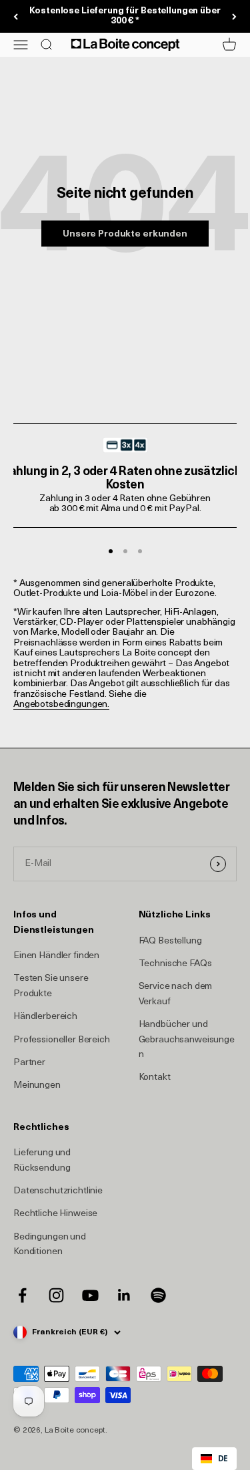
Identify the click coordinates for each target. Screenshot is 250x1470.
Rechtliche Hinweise (55, 1214)
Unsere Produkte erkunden (125, 234)
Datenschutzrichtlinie (58, 1191)
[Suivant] (234, 17)
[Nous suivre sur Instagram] (56, 1295)
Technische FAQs (175, 964)
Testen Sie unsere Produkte (51, 986)
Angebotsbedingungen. (61, 705)
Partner (29, 1063)
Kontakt (155, 1077)
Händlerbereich (45, 1017)
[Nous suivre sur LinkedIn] (124, 1295)
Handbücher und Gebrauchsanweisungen (187, 1040)
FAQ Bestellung (170, 941)
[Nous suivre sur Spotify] (158, 1295)
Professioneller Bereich (61, 1040)
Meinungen (37, 1085)
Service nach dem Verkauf (176, 994)
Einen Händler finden (56, 956)
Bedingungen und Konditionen (49, 1244)
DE (223, 1458)
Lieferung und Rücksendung (42, 1160)
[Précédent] (15, 17)
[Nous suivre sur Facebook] (22, 1295)
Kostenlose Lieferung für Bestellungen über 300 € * (124, 16)
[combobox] (214, 1458)
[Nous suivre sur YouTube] (90, 1295)
